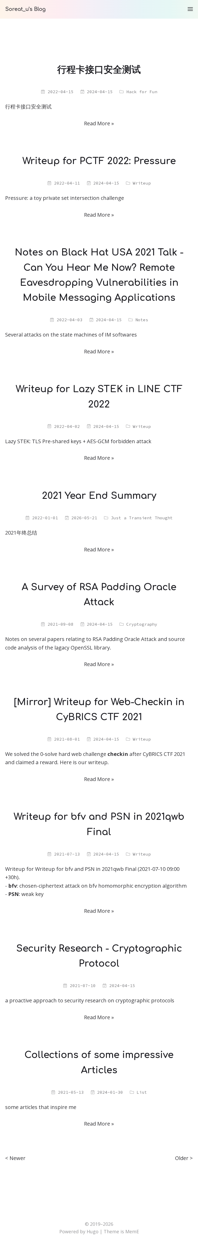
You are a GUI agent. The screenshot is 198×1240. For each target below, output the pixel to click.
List (142, 1092)
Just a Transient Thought (142, 517)
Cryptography (141, 624)
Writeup (142, 183)
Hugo (92, 1231)
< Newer (15, 1158)
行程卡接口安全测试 (99, 69)
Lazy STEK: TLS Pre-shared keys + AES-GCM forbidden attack (78, 441)
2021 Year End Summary (99, 496)
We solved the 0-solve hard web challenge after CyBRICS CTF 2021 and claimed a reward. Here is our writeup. (95, 758)
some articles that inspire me (40, 1107)
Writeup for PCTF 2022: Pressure (99, 161)
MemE (132, 1231)
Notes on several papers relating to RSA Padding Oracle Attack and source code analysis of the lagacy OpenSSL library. (95, 643)
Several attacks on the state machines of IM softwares (71, 334)
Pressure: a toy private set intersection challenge (64, 197)
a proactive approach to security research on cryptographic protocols (89, 1000)
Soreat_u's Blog (25, 9)
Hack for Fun (141, 91)
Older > (184, 1158)
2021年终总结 (21, 532)
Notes (141, 319)
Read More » (99, 123)
